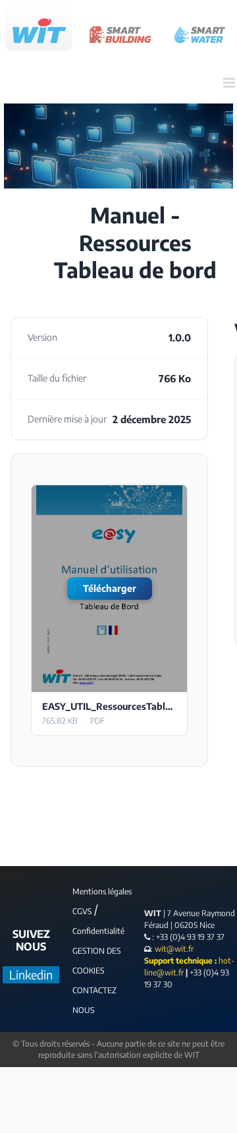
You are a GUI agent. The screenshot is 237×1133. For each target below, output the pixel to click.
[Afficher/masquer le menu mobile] (230, 83)
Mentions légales (102, 891)
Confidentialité (98, 931)
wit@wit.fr (173, 949)
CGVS (82, 911)
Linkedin (31, 974)
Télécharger (109, 588)
